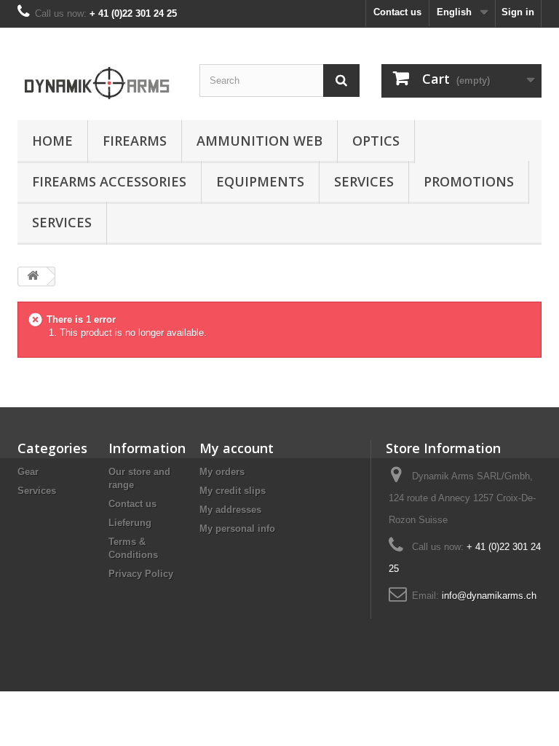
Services (364, 181)
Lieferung (129, 522)
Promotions (469, 181)
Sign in (517, 12)
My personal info (237, 528)
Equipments (260, 181)
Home (52, 140)
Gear (28, 471)
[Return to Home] (33, 276)
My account (236, 448)
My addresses (230, 509)
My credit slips (232, 490)
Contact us (397, 12)
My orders (222, 471)
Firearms (135, 140)
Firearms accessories (109, 181)
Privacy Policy (140, 573)
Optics (376, 140)
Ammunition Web (259, 140)
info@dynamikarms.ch (489, 595)
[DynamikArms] (97, 79)
